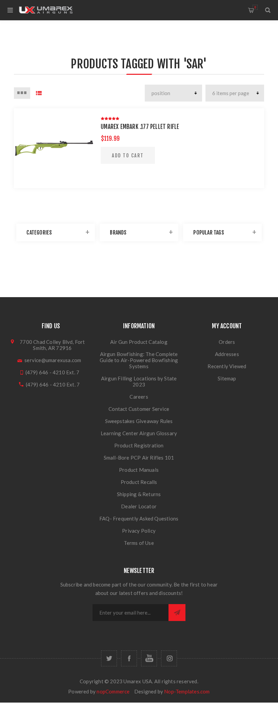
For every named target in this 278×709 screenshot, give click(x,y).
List (38, 93)
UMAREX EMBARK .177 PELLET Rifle (140, 126)
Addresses (227, 354)
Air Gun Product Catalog (138, 342)
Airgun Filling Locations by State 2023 (139, 381)
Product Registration (139, 445)
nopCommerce (113, 691)
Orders (227, 342)
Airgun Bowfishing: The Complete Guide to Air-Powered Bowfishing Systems (139, 360)
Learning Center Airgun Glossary (139, 433)
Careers (139, 397)
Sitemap (227, 378)
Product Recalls (139, 482)
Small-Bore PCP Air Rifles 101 (139, 458)
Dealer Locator (139, 506)
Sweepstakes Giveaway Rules (139, 421)
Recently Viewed (226, 366)
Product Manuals (139, 470)
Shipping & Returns (139, 494)
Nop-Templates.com (187, 691)
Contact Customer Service (138, 409)
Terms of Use (139, 543)
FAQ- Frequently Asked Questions (138, 518)
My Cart (255, 7)
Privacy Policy (139, 531)
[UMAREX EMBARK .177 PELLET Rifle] (54, 148)
